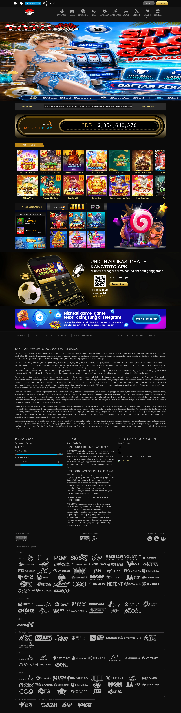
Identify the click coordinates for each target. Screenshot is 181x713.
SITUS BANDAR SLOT (60, 335)
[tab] (59, 206)
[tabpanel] (90, 61)
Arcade (126, 15)
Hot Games (62, 15)
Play (47, 128)
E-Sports (136, 15)
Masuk (149, 3)
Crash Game (115, 15)
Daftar (162, 3)
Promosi (158, 15)
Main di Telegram (34, 3)
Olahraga (104, 15)
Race (94, 15)
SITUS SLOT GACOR (38, 335)
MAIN (29, 160)
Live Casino (83, 15)
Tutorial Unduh (119, 284)
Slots (72, 15)
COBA (60, 218)
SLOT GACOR (21, 335)
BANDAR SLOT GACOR (83, 335)
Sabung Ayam (147, 16)
